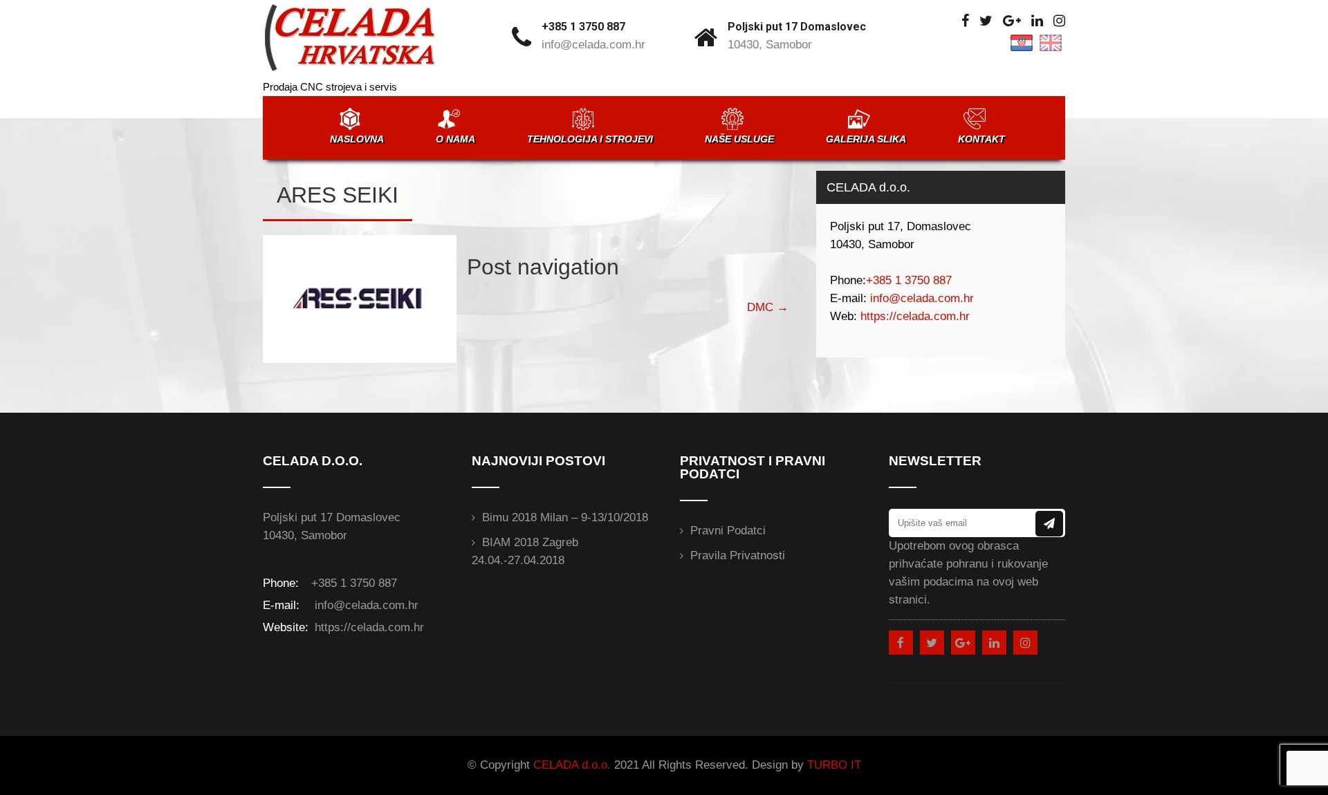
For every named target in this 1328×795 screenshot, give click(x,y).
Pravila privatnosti (737, 555)
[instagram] (1059, 21)
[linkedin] (1037, 21)
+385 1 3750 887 (583, 26)
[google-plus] (1012, 21)
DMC (767, 307)
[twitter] (986, 21)
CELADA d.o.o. (572, 764)
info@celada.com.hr (593, 44)
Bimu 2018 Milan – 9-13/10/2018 (565, 517)
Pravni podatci (728, 530)
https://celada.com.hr (915, 316)
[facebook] (965, 21)
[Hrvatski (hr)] (1022, 41)
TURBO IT (834, 764)
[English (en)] (1051, 41)
